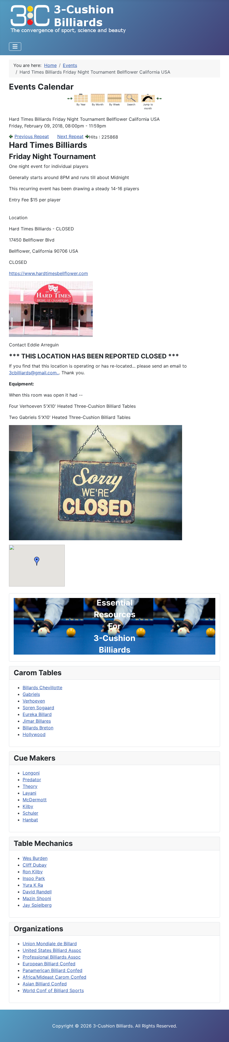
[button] (37, 561)
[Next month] (160, 98)
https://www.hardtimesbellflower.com (48, 273)
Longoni (31, 773)
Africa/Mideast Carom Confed (54, 977)
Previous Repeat (32, 136)
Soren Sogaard (38, 707)
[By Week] (114, 97)
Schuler (30, 813)
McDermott (35, 799)
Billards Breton (38, 727)
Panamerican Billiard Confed (52, 970)
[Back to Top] (219, 1032)
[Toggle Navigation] (15, 46)
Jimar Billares (37, 721)
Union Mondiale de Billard (50, 943)
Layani (29, 793)
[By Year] (81, 97)
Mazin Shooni (37, 898)
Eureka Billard (37, 714)
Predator (32, 779)
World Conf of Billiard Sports (53, 990)
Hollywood (34, 734)
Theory (30, 786)
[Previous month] (68, 98)
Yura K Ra (33, 885)
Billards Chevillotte (42, 687)
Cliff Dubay (35, 865)
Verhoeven (34, 701)
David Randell (37, 891)
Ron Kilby (33, 871)
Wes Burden (35, 858)
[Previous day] (71, 98)
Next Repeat (70, 136)
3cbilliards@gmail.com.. (34, 372)
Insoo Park (34, 878)
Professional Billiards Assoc (52, 957)
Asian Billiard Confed (45, 983)
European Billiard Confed (49, 963)
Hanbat (30, 819)
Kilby (28, 806)
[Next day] (158, 98)
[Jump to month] (148, 97)
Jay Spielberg (37, 905)
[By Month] (98, 97)
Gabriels (31, 694)
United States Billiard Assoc (52, 950)
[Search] (131, 97)
